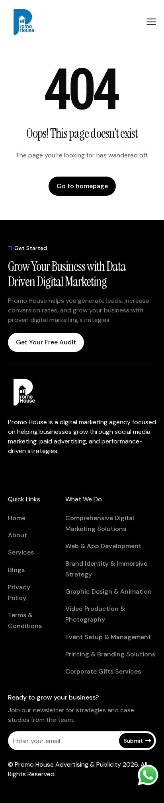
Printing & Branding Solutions (110, 654)
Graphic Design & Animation (108, 591)
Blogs (16, 570)
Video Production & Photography (95, 614)
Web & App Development (103, 546)
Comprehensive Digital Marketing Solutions (99, 523)
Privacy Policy (19, 592)
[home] (34, 22)
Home (16, 518)
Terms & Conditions (25, 620)
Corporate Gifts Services (103, 671)
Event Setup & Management (108, 637)
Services (21, 552)
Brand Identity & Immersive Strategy (106, 568)
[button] (151, 21)
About (17, 535)
